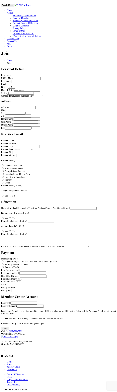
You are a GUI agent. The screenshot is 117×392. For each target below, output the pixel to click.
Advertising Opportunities (24, 15)
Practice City (7, 146)
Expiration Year (8, 281)
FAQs (9, 377)
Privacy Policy (19, 28)
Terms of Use (19, 31)
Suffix (4, 93)
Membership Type (9, 258)
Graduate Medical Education (25, 23)
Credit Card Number (10, 276)
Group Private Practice (14, 171)
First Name (6, 75)
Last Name (6, 81)
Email (3, 84)
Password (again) (9, 306)
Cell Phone (6, 122)
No (13, 195)
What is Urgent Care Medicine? (27, 36)
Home (9, 10)
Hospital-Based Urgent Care (17, 174)
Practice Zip (6, 152)
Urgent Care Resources (23, 33)
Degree (4, 87)
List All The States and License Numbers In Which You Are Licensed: (32, 246)
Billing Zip (6, 290)
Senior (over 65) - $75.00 (16, 264)
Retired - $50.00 (11, 267)
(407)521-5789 (15, 331)
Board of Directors (21, 18)
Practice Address (8, 143)
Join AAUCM (13, 367)
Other (7, 182)
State (3, 113)
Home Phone (7, 119)
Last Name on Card (10, 273)
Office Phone (7, 125)
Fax (3, 128)
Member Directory (21, 25)
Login (9, 46)
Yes (6, 195)
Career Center (13, 38)
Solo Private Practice (13, 168)
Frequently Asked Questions (25, 20)
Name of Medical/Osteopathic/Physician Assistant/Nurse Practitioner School (35, 208)
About (10, 13)
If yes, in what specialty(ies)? (14, 221)
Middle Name (7, 78)
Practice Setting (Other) (11, 185)
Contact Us (12, 41)
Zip (2, 116)
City (3, 110)
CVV (3, 284)
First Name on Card (10, 270)
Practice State (7, 149)
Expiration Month (9, 279)
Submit (5, 328)
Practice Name (7, 140)
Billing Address (8, 287)
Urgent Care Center (13, 165)
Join (9, 44)
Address (5, 107)
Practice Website (8, 155)
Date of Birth (7, 90)
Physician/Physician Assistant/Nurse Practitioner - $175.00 (30, 261)
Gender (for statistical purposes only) (17, 96)
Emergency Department (15, 177)
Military (8, 180)
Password (5, 303)
